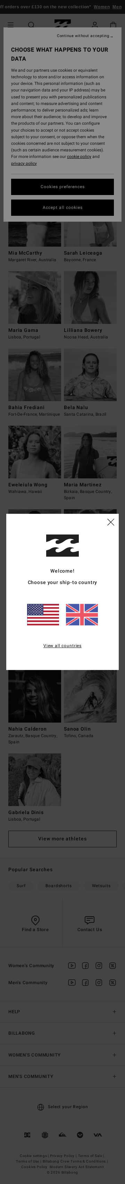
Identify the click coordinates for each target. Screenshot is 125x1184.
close (110, 522)
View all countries (62, 646)
